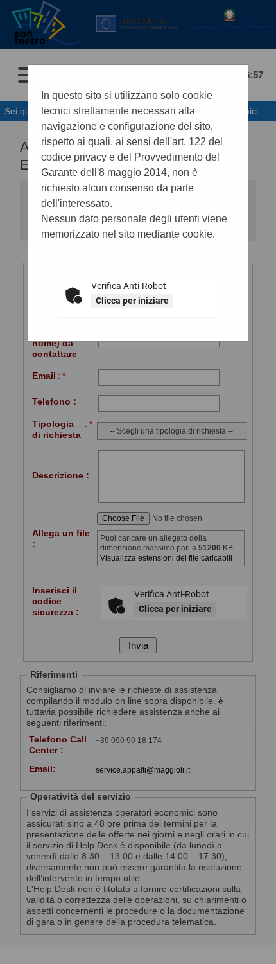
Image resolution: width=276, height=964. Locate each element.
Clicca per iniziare (132, 300)
